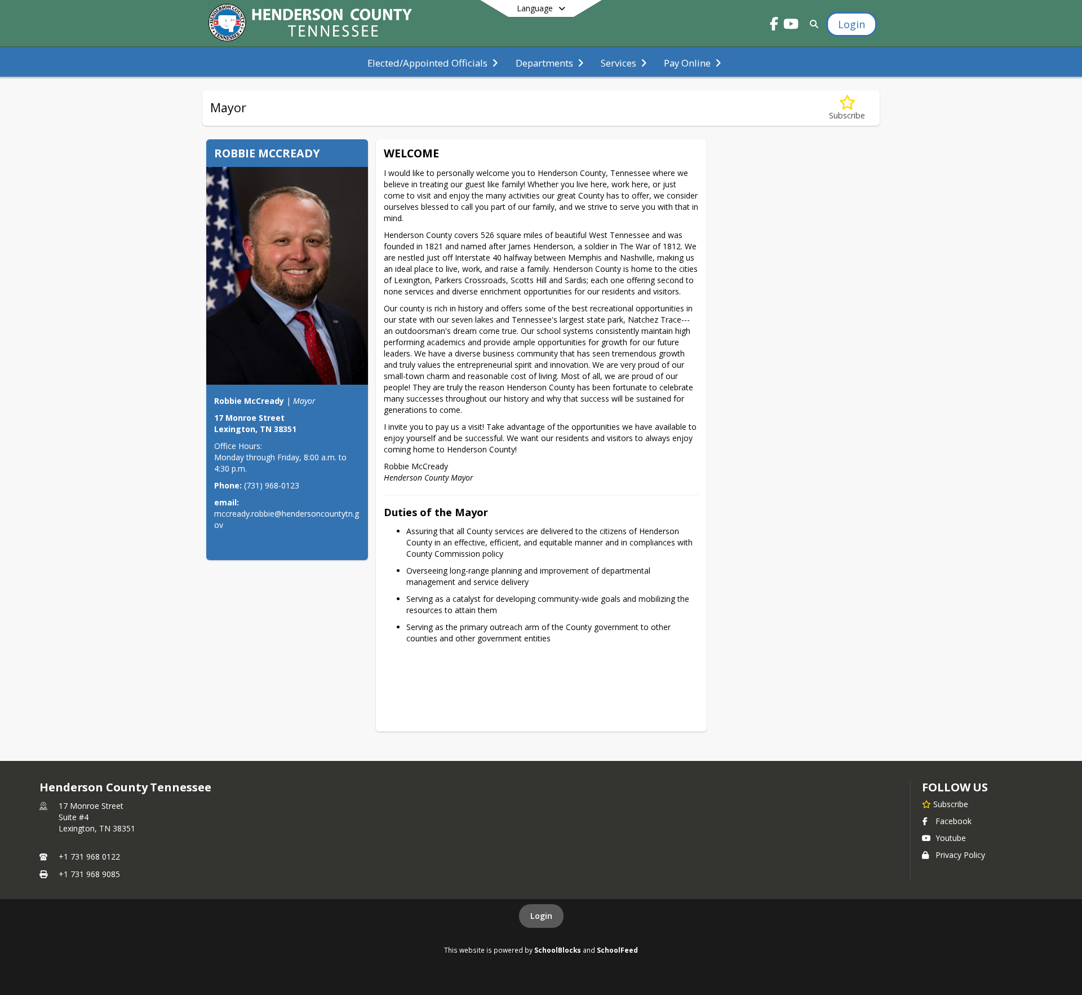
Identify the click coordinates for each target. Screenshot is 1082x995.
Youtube (950, 838)
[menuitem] (432, 62)
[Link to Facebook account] (774, 25)
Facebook (953, 821)
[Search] (811, 24)
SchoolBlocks (557, 949)
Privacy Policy (960, 854)
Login (541, 915)
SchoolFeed (617, 949)
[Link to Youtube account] (791, 25)
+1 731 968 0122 (89, 856)
